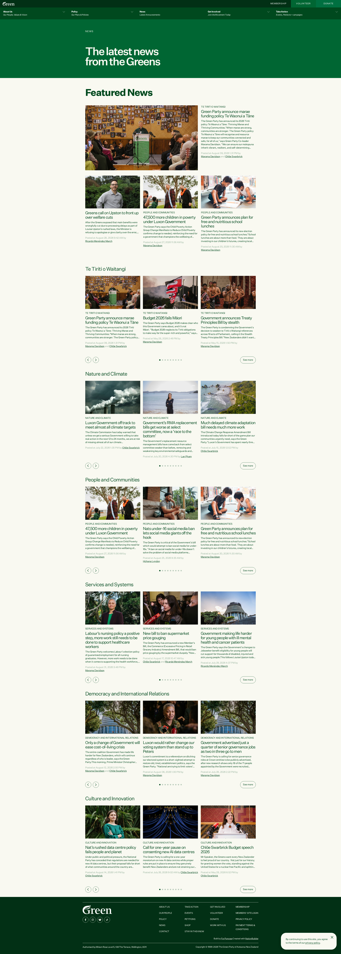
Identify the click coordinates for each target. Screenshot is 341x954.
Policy (163, 919)
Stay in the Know (194, 932)
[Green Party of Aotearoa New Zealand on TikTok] (107, 920)
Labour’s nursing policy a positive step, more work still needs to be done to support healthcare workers (112, 640)
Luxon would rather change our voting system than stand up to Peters (168, 747)
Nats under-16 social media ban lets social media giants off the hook (169, 533)
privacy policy (312, 943)
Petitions (190, 919)
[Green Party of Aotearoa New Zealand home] (97, 909)
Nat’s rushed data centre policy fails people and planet (110, 850)
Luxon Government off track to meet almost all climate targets (110, 425)
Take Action (191, 907)
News (162, 925)
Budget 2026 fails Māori (162, 318)
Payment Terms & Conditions (245, 927)
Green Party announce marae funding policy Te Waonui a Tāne (227, 114)
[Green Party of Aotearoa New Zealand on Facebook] (85, 920)
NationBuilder (251, 939)
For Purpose (226, 939)
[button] (34, 13)
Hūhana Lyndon (151, 561)
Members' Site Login (247, 913)
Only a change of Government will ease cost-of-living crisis (112, 745)
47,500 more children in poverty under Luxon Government (169, 220)
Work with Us (218, 925)
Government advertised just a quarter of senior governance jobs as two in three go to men (228, 747)
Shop (187, 925)
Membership (278, 4)
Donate (329, 4)
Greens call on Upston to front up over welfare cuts (112, 215)
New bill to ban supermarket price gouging (166, 636)
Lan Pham (186, 456)
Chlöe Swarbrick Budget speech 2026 (227, 850)
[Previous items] (88, 360)
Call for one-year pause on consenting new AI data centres (168, 850)
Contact (164, 932)
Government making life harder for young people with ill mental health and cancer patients (226, 638)
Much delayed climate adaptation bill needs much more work (228, 425)
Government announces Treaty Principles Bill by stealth (226, 320)
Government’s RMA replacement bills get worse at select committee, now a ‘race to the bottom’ (170, 429)
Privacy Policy (244, 919)
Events (189, 913)
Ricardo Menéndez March (98, 241)
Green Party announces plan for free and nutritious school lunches (227, 222)
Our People (165, 913)
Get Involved (217, 907)
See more (248, 360)
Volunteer (303, 4)
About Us (164, 907)
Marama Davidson (210, 156)
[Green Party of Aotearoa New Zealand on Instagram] (93, 920)
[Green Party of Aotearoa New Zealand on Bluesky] (100, 920)
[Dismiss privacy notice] (332, 937)
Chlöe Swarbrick (234, 156)
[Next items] (96, 360)
